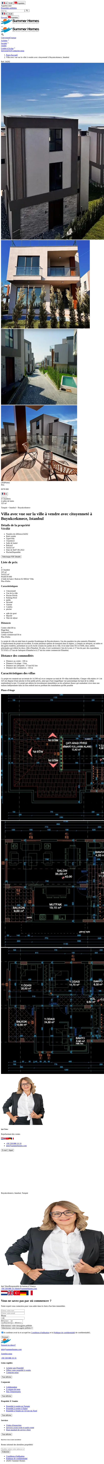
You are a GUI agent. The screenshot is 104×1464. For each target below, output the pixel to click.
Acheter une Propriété (15, 1368)
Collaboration (11, 1387)
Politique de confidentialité (64, 1333)
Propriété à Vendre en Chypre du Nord (21, 1411)
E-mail (4, 1150)
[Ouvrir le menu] (2, 26)
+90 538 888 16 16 (13, 1143)
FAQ (10, 51)
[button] (5, 41)
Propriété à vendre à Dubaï (17, 1408)
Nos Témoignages (13, 1392)
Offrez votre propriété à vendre (18, 1370)
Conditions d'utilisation (40, 1333)
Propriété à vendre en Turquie (18, 1406)
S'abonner (5, 1452)
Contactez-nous (18, 51)
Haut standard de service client (18, 1430)
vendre (3, 46)
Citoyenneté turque (8, 38)
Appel (11, 1150)
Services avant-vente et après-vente (20, 1427)
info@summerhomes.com (16, 1146)
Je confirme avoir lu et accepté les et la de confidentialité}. (47, 1333)
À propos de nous (13, 1389)
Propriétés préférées (9, 8)
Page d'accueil (12, 55)
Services (4, 51)
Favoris (4, 17)
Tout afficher (6, 1377)
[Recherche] (27, 10)
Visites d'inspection (13, 1425)
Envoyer (5, 1337)
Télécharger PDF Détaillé (11, 557)
